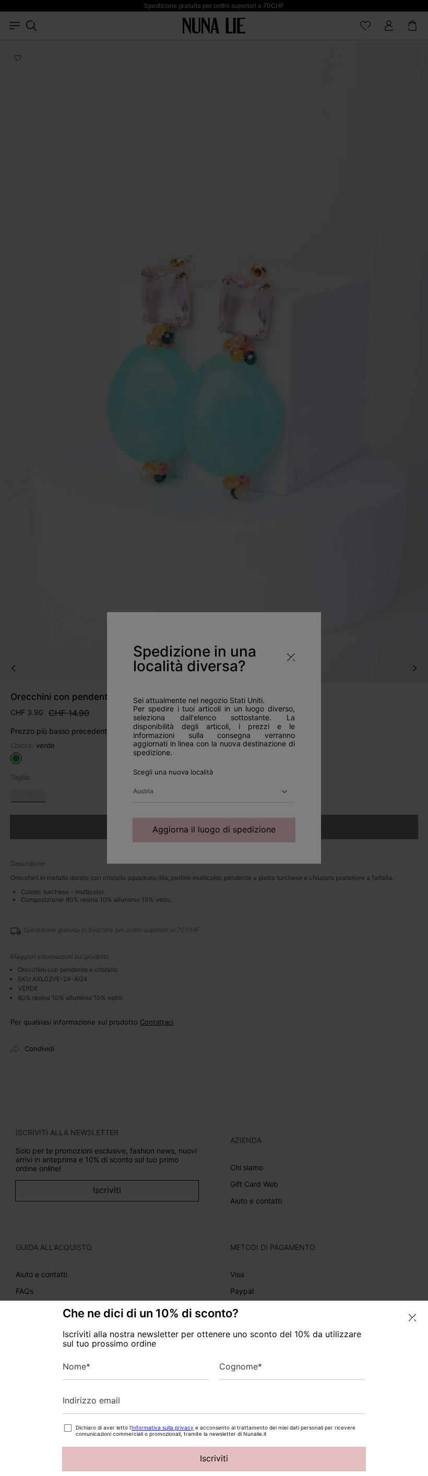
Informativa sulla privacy (163, 1427)
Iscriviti (214, 1458)
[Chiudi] (412, 1318)
